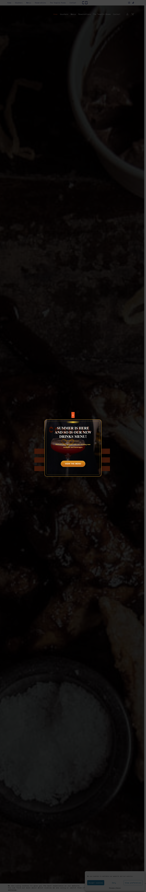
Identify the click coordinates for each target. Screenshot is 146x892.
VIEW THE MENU (73, 464)
